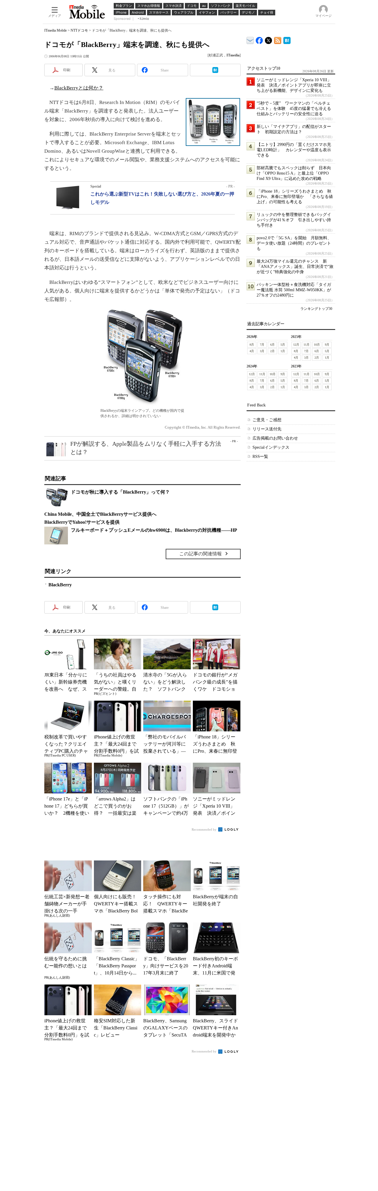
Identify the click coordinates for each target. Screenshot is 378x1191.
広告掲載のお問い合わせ (275, 438)
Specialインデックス (270, 447)
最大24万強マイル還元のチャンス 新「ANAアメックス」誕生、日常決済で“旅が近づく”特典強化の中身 (295, 266)
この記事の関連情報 (200, 553)
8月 (252, 344)
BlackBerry (60, 584)
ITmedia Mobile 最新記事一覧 (277, 39)
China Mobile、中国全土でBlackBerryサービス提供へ (100, 514)
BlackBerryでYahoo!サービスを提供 (82, 522)
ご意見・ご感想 (266, 420)
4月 (252, 351)
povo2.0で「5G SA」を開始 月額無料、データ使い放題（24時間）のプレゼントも (294, 243)
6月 (272, 344)
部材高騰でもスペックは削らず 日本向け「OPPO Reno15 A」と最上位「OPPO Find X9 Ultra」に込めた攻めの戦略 (294, 173)
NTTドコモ (79, 30)
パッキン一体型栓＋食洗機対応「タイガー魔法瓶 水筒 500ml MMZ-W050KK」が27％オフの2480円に (294, 289)
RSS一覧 (260, 456)
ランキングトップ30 (316, 309)
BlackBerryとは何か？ (78, 88)
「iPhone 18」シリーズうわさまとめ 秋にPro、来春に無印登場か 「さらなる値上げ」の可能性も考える (295, 196)
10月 (317, 344)
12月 (296, 344)
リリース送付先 (266, 429)
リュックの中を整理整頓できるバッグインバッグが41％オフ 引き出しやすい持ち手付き (294, 219)
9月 (327, 344)
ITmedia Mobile (55, 30)
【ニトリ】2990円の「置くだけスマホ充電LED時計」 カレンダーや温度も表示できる (294, 149)
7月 (262, 344)
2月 (272, 351)
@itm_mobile (268, 39)
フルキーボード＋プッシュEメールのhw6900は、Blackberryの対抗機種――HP (154, 530)
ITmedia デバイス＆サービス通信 (250, 39)
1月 (283, 351)
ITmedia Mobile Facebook (259, 39)
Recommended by (204, 829)
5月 (283, 344)
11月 (306, 344)
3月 (262, 351)
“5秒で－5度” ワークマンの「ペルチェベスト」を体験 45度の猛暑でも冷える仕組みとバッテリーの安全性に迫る (294, 108)
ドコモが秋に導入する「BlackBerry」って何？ (120, 491)
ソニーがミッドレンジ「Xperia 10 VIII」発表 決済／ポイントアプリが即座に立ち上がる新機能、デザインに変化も (294, 85)
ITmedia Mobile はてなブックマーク (287, 39)
